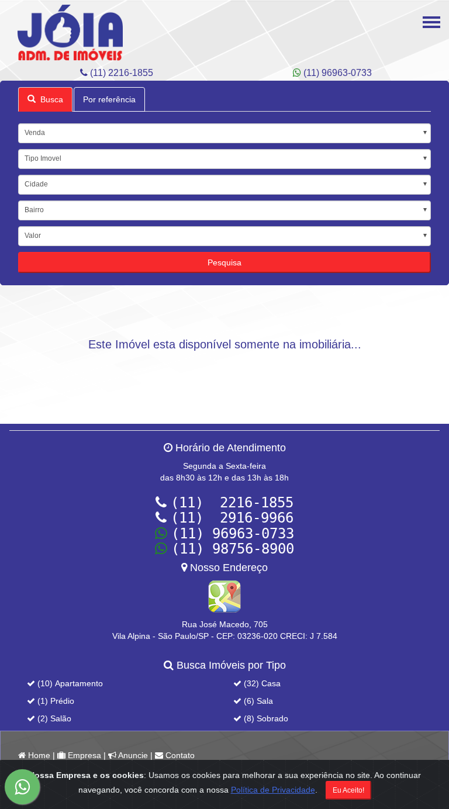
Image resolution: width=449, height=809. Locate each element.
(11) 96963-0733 (336, 73)
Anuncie (132, 755)
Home (38, 755)
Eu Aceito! (348, 790)
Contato (179, 755)
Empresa (83, 755)
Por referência (109, 99)
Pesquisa (224, 262)
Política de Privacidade (273, 789)
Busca (49, 99)
